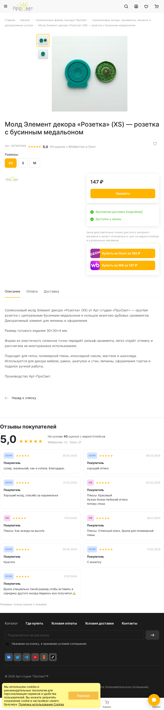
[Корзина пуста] (156, 6)
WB (90, 482)
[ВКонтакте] (9, 657)
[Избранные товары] (146, 6)
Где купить (34, 623)
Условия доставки (99, 623)
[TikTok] (53, 657)
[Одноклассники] (44, 657)
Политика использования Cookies (41, 704)
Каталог (11, 623)
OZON (8, 455)
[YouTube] (35, 657)
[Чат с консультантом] (154, 700)
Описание (12, 291)
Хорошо (83, 696)
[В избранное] (155, 144)
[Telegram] (26, 657)
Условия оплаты (64, 623)
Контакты (129, 623)
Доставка (51, 291)
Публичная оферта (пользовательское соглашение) (114, 687)
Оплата (32, 291)
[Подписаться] (152, 635)
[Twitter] (18, 657)
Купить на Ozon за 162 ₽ (121, 253)
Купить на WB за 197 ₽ (119, 265)
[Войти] (136, 6)
